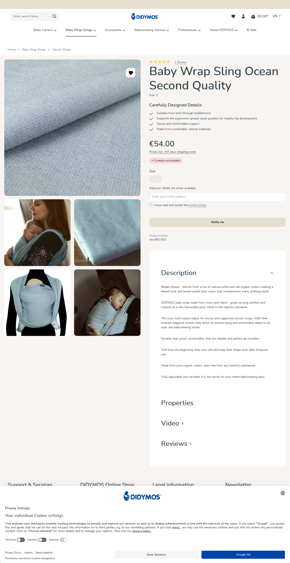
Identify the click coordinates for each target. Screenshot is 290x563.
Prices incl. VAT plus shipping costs (172, 151)
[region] (72, 197)
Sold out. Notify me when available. (172, 188)
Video (172, 423)
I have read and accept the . (180, 205)
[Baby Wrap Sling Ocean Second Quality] (72, 127)
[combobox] (30, 16)
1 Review (181, 62)
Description (178, 273)
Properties (177, 403)
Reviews (176, 443)
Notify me (217, 222)
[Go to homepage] (145, 16)
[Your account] (243, 16)
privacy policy (197, 205)
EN (275, 16)
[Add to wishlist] (130, 73)
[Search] (54, 16)
